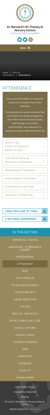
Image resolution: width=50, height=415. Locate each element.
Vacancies (25, 363)
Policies (25, 306)
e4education (34, 409)
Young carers (25, 377)
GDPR (25, 349)
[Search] (30, 39)
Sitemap (25, 397)
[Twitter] (25, 39)
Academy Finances (25, 342)
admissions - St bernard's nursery (25, 248)
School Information (11, 73)
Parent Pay (25, 356)
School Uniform (25, 327)
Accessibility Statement (25, 392)
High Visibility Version (25, 387)
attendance (24, 75)
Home (5, 72)
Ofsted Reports (25, 292)
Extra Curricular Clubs (25, 320)
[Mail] (19, 39)
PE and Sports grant (25, 285)
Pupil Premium (25, 278)
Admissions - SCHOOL (25, 240)
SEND (25, 271)
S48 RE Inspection (25, 299)
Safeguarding (25, 256)
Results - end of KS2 (25, 313)
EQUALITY (25, 370)
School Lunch (25, 335)
